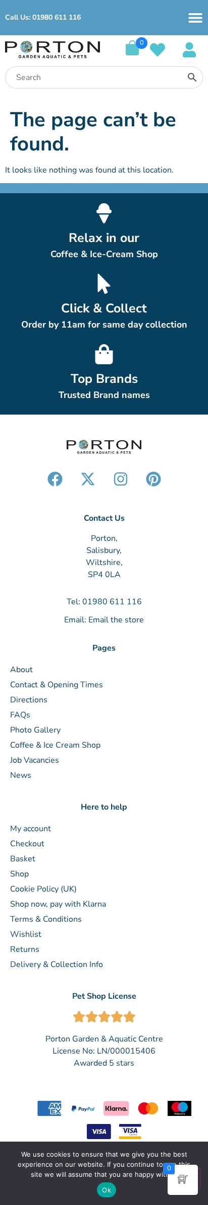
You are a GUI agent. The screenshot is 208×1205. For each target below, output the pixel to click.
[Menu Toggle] (195, 17)
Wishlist (25, 934)
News (20, 775)
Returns (24, 949)
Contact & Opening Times (56, 684)
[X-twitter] (88, 479)
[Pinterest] (153, 479)
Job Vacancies (34, 760)
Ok (106, 1190)
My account (30, 828)
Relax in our (104, 238)
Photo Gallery (35, 730)
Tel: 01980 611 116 (104, 601)
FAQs (20, 714)
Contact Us (104, 518)
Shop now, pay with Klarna (58, 904)
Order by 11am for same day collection (104, 324)
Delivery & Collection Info (56, 964)
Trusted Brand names (104, 395)
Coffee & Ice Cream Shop (55, 745)
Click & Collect (104, 308)
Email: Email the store (104, 619)
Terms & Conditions (46, 919)
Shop (19, 873)
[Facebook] (55, 479)
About (21, 669)
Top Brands (104, 378)
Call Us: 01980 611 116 (43, 17)
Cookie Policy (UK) (43, 889)
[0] (132, 52)
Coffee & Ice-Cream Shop (104, 254)
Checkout (27, 843)
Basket (22, 858)
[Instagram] (121, 479)
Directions (28, 699)
